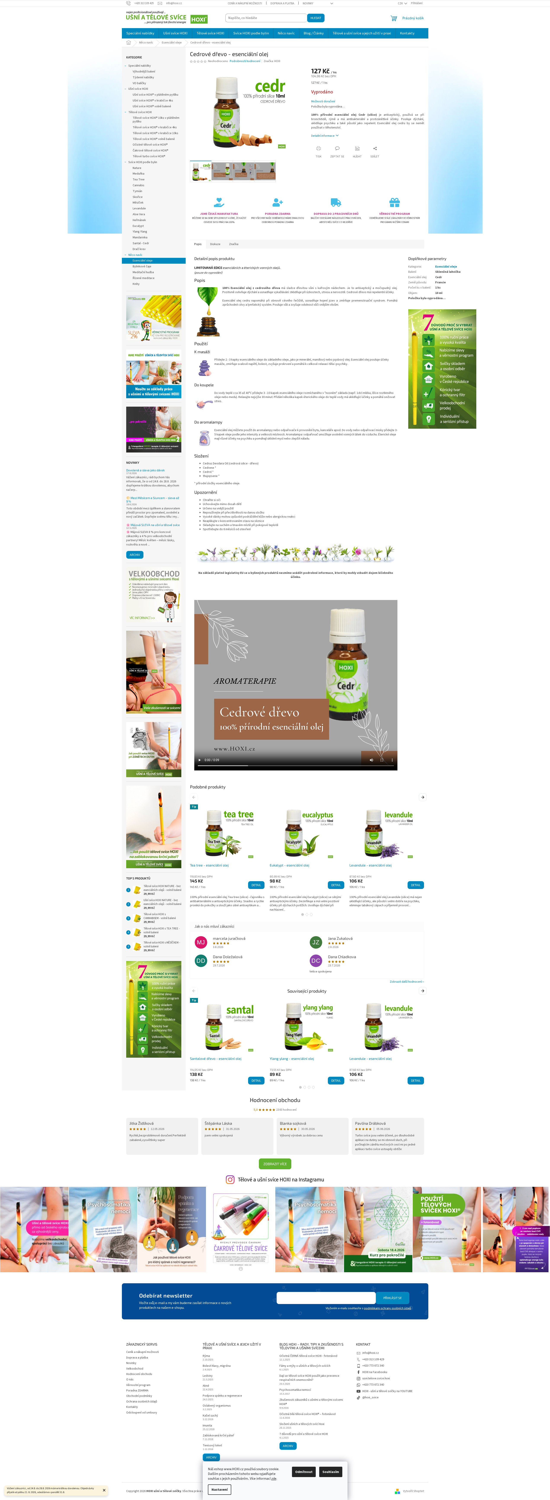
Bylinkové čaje (142, 266)
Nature (137, 168)
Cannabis (138, 185)
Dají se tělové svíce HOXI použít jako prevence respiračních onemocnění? (309, 1378)
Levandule (139, 208)
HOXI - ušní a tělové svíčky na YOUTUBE (387, 1391)
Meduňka (138, 174)
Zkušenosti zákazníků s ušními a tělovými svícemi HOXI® (311, 1402)
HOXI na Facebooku (374, 1372)
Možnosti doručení (323, 101)
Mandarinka (140, 237)
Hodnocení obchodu (275, 1099)
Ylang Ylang (140, 231)
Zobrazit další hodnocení (406, 982)
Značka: (272, 61)
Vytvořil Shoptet (413, 1491)
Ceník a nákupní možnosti (245, 3)
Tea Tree (139, 179)
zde (273, 1478)
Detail (256, 885)
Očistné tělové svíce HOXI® (150, 145)
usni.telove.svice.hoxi (376, 1378)
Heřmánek (139, 220)
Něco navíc (135, 255)
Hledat (316, 18)
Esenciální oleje (143, 260)
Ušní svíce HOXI (138, 89)
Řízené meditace (144, 278)
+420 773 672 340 (373, 1366)
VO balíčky (139, 83)
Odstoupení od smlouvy (141, 1412)
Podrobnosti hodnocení (245, 61)
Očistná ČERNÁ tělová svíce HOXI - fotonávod (308, 1356)
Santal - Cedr (141, 243)
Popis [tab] (198, 244)
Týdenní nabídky (143, 77)
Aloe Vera (139, 214)
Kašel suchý (210, 1416)
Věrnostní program (138, 1385)
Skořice (138, 197)
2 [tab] (307, 914)
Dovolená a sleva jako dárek (145, 470)
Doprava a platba (282, 3)
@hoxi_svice (370, 1397)
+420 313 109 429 (373, 1359)
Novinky (308, 3)
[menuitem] (140, 33)
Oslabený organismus (217, 1406)
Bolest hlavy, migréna (217, 1366)
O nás (130, 1379)
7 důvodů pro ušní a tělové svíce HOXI (303, 1434)
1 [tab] (302, 914)
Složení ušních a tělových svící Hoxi (301, 1424)
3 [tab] (311, 914)
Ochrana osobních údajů (141, 1401)
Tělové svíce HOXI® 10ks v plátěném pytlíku (156, 120)
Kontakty (132, 1407)
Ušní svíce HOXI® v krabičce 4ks (153, 100)
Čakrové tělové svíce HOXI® (150, 150)
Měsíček (138, 203)
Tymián (137, 191)
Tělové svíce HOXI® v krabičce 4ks (155, 127)
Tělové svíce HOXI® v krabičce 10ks (155, 133)
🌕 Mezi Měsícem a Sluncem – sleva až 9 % (152, 499)
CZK (400, 3)
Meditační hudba (143, 272)
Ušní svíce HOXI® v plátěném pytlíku (155, 95)
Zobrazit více (275, 1164)
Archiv (135, 555)
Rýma (206, 1356)
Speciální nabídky (139, 66)
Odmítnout (303, 1472)
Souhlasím (330, 1472)
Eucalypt (138, 226)
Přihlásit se (392, 1298)
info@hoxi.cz (370, 1353)
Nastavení (220, 1489)
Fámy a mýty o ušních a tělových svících (304, 1366)
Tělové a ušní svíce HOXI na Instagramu (281, 1180)
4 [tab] (313, 1087)
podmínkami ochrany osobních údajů (387, 1308)
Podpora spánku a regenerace (222, 1396)
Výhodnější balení (144, 71)
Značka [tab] (233, 244)
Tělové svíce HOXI (140, 112)
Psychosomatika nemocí (295, 1390)
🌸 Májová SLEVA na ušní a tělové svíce (153, 524)
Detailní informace (323, 136)
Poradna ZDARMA (137, 1390)
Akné (206, 1386)
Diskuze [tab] (215, 244)
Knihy (136, 284)
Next (423, 797)
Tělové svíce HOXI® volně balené (154, 139)
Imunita (207, 1426)
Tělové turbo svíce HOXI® (149, 156)
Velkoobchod (134, 1369)
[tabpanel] (227, 856)
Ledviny (208, 1376)
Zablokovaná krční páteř (218, 1436)
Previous (194, 797)
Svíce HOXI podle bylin (142, 162)
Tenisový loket (212, 1446)
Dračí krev (139, 249)
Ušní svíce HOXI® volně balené (152, 106)
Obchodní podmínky (139, 1396)
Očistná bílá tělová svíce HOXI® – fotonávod (307, 1414)
